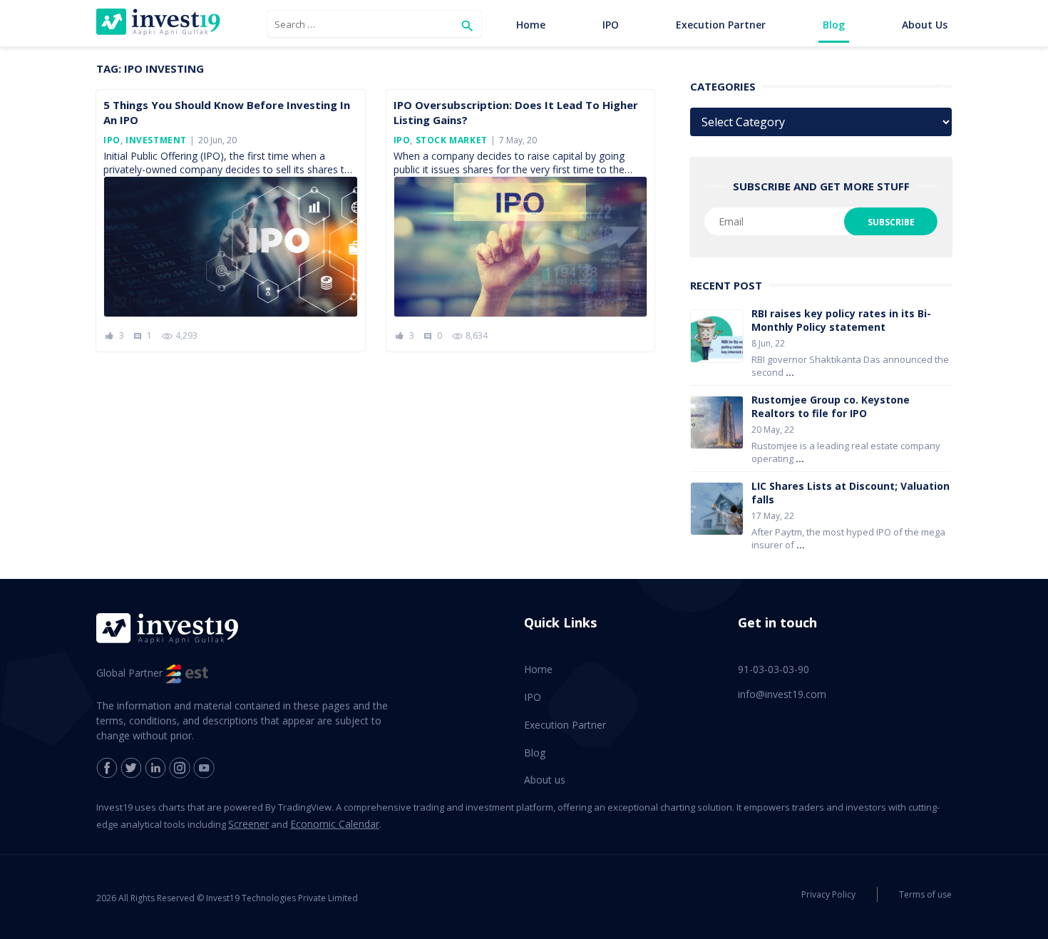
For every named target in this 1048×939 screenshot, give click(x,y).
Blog (834, 24)
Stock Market (452, 140)
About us (924, 24)
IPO (610, 24)
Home (530, 24)
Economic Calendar (334, 824)
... (790, 372)
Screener (248, 824)
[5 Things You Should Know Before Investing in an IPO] (230, 246)
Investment (156, 140)
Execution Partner (721, 24)
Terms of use (925, 894)
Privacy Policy (828, 894)
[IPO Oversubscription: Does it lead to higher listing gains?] (521, 246)
